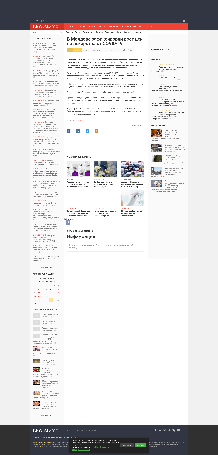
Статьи (82, 26)
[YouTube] (178, 430)
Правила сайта (70, 437)
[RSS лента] (173, 430)
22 (54, 296)
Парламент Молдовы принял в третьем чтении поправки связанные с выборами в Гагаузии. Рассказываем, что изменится (46, 61)
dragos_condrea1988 (166, 64)
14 (50, 293)
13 (47, 293)
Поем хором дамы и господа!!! (50, 315)
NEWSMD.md (37, 447)
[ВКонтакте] (160, 430)
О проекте (36, 437)
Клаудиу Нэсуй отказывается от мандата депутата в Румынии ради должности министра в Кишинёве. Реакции (45, 113)
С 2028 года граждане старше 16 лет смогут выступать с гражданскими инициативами (46, 74)
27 (47, 300)
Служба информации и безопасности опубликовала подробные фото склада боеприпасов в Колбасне (46, 173)
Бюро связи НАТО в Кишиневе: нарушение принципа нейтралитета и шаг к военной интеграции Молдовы (167, 115)
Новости (69, 26)
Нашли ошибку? (138, 126)
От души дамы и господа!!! (48, 322)
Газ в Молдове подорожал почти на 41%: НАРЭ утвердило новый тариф (46, 203)
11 (39, 293)
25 (39, 300)
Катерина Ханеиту (166, 110)
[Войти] (184, 20)
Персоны (69, 32)
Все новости (46, 267)
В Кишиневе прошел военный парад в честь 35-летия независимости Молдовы (46, 83)
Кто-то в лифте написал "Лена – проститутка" (49, 362)
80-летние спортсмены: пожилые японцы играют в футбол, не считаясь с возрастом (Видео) (45, 372)
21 (50, 296)
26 (43, 300)
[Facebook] (155, 430)
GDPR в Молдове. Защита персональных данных (170, 79)
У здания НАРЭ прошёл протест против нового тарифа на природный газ (45, 194)
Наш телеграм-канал (74, 123)
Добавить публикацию (132, 26)
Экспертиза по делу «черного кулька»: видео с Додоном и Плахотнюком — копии (45, 248)
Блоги (92, 26)
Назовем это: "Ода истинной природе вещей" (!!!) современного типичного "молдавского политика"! (45, 339)
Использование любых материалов (44, 442)
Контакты (113, 26)
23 (58, 296)
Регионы (99, 32)
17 (35, 296)
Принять (140, 445)
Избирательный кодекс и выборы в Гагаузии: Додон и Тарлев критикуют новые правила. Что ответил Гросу (44, 47)
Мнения (155, 59)
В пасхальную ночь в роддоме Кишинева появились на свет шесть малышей (46, 405)
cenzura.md (79, 120)
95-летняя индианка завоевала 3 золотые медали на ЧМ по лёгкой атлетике (46, 384)
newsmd (104, 50)
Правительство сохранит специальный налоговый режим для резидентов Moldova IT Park (46, 238)
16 (58, 293)
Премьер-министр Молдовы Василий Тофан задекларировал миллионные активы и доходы (46, 184)
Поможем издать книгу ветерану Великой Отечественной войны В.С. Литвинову (166, 90)
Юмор (119, 32)
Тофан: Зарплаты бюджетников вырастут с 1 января (46, 258)
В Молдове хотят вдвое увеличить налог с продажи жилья (46, 103)
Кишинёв (137, 32)
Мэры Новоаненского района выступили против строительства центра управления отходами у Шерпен (46, 214)
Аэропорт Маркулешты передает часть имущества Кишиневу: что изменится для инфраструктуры (46, 141)
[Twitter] (164, 430)
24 (35, 300)
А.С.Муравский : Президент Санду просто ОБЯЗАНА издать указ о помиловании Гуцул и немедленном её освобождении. (167, 103)
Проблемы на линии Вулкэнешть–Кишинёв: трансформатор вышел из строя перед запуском (46, 227)
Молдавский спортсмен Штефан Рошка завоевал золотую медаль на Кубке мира (45, 351)
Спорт (149, 26)
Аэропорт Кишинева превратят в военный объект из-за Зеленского (167, 69)
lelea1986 (162, 84)
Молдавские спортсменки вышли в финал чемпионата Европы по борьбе (46, 394)
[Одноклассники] (169, 430)
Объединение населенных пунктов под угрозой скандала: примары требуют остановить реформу (46, 93)
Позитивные (109, 32)
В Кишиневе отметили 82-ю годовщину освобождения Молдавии (45, 162)
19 (43, 296)
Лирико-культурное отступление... (50, 329)
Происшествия (88, 32)
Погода (78, 32)
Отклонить (127, 445)
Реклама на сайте (48, 437)
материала (174, 444)
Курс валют (128, 32)
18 (39, 296)
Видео (102, 26)
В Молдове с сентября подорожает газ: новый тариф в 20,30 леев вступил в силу (46, 152)
